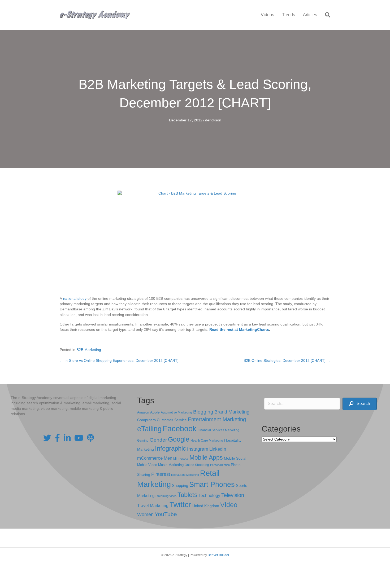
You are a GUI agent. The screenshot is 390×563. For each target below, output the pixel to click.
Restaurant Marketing (185, 474)
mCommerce (150, 458)
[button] (360, 404)
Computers (146, 420)
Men (168, 458)
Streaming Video (165, 496)
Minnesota (180, 458)
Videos (267, 14)
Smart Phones (212, 485)
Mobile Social (235, 458)
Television (232, 495)
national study (74, 298)
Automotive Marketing (176, 412)
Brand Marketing (231, 412)
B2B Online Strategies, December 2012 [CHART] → (287, 360)
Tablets (187, 494)
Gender (158, 440)
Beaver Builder (218, 555)
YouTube (166, 514)
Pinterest (160, 474)
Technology (209, 495)
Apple (155, 412)
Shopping (180, 485)
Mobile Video (147, 465)
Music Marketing (171, 465)
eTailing (149, 429)
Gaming (143, 440)
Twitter (180, 504)
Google (178, 439)
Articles (310, 14)
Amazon (143, 412)
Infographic (170, 448)
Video (228, 504)
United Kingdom (205, 506)
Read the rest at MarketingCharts (239, 329)
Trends (288, 14)
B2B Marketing (88, 350)
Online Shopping (197, 465)
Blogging (203, 412)
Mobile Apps (206, 457)
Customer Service (172, 420)
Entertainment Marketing (217, 419)
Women (145, 514)
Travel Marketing (152, 505)
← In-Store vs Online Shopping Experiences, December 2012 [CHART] (119, 360)
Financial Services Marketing (218, 430)
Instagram (197, 449)
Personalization (220, 465)
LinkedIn (217, 449)
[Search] (325, 15)
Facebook (180, 428)
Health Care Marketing (206, 440)
